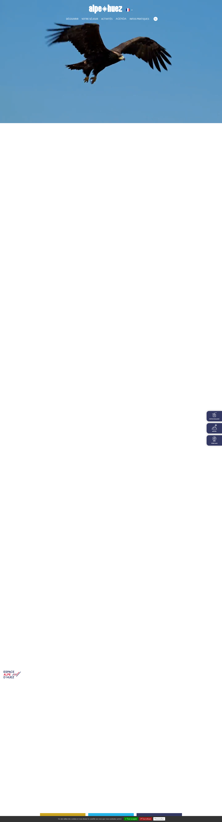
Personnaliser (159, 819)
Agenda (121, 19)
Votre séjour (90, 18)
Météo (214, 431)
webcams (214, 443)
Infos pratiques (139, 18)
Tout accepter (132, 819)
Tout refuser (146, 819)
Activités (107, 18)
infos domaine (214, 419)
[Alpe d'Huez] (105, 9)
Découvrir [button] (72, 18)
